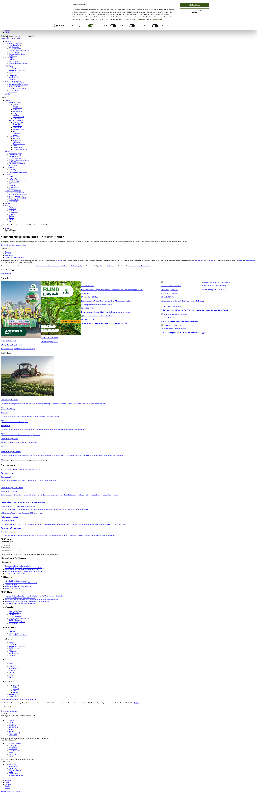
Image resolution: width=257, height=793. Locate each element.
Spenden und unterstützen (13, 81)
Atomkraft (16, 104)
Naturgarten (16, 138)
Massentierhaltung (18, 129)
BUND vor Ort (14, 72)
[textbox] (18, 36)
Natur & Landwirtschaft (16, 120)
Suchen (30, 36)
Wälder (15, 135)
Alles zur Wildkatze (19, 144)
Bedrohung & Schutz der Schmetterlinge (18, 566)
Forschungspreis (14, 77)
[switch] (113, 25)
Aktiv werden (9, 255)
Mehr (163, 26)
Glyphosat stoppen (11, 584)
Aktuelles (8, 252)
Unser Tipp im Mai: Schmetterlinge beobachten (20, 603)
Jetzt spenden (5, 38)
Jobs (10, 74)
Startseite (8, 228)
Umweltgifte (17, 118)
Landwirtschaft (17, 126)
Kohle (15, 113)
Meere (15, 131)
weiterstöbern (14, 711)
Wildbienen (16, 142)
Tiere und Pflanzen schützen (18, 63)
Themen (7, 100)
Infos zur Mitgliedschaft (16, 86)
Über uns (8, 65)
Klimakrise (16, 109)
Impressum (157, 19)
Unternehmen (13, 92)
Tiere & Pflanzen (14, 136)
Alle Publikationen (22, 349)
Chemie (15, 106)
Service (7, 205)
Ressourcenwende (18, 117)
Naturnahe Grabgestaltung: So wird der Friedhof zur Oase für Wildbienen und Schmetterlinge (34, 596)
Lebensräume (17, 127)
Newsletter (12, 214)
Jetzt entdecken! (6, 274)
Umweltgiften (199, 261)
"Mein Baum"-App (15, 45)
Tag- (101, 266)
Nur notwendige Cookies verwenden (194, 11)
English (7, 94)
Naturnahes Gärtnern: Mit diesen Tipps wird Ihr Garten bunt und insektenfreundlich (31, 599)
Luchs (15, 145)
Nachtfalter (110, 266)
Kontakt (7, 31)
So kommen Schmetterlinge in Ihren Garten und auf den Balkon (25, 571)
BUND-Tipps (9, 58)
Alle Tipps (31, 349)
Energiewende (17, 108)
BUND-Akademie (15, 52)
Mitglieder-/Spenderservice (17, 70)
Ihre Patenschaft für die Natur (18, 85)
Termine (11, 210)
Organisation (13, 68)
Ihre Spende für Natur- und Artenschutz (13, 245)
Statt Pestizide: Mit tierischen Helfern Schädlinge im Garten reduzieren (27, 601)
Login (7, 32)
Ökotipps (12, 59)
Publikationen (13, 212)
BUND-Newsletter (15, 48)
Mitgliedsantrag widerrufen (28, 699)
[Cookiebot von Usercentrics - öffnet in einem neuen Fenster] (59, 25)
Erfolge (11, 67)
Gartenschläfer (17, 147)
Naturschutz (16, 133)
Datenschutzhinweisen (138, 19)
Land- (240, 261)
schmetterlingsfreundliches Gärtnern (139, 266)
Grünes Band (17, 124)
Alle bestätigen (194, 5)
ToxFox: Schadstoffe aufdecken (19, 50)
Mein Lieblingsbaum (15, 43)
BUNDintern (13, 56)
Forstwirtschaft (250, 261)
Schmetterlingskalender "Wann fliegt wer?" (18, 586)
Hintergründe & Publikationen (14, 257)
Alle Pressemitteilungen (8, 349)
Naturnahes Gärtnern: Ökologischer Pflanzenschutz (21, 583)
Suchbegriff (4, 36)
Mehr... (136, 703)
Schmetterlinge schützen (12, 588)
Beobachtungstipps (77, 266)
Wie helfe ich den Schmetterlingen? (16, 581)
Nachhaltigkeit (17, 111)
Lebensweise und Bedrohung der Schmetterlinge (51, 266)
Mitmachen (8, 41)
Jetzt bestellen (5, 711)
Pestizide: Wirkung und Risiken (15, 573)
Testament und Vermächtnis (17, 88)
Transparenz (13, 76)
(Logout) (11, 221)
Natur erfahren (13, 61)
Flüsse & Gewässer (19, 122)
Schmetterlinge (17, 140)
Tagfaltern (59, 261)
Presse (11, 207)
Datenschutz (13, 79)
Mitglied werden (15, 38)
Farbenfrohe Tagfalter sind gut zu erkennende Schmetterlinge (24, 568)
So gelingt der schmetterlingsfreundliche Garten (20, 598)
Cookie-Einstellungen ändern (10, 699)
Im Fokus (8, 254)
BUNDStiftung (14, 90)
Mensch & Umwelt (15, 102)
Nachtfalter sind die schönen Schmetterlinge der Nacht (22, 569)
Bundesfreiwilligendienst (17, 54)
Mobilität (16, 115)
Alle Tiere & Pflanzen (20, 149)
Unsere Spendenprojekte (16, 83)
